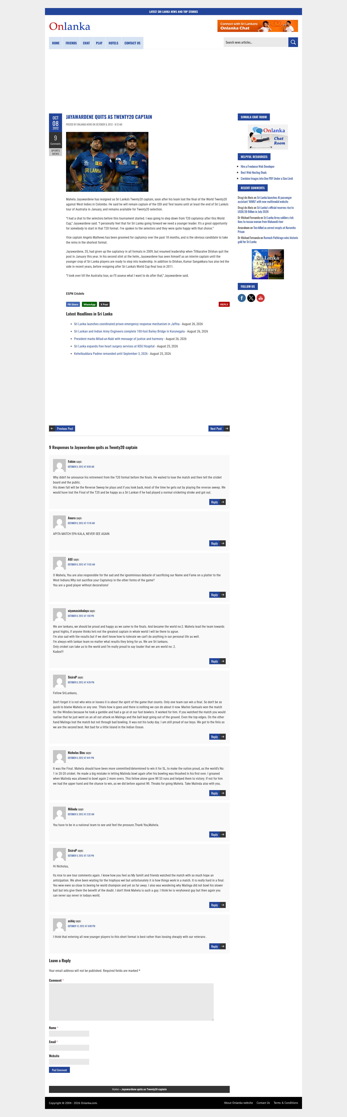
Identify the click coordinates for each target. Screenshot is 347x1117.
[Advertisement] (173, 81)
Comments (55, 144)
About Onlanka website (238, 1103)
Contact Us (263, 1103)
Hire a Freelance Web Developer (258, 166)
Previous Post (65, 428)
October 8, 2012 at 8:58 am (81, 466)
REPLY (224, 304)
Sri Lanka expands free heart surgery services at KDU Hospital (114, 346)
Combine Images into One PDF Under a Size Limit (267, 178)
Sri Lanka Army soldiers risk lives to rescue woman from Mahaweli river (265, 219)
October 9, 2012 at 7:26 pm (81, 855)
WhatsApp (89, 304)
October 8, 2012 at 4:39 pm (81, 682)
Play (99, 43)
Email (53, 1041)
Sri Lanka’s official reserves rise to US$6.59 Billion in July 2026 (266, 209)
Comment (56, 980)
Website (54, 1055)
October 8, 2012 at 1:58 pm (81, 615)
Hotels (113, 43)
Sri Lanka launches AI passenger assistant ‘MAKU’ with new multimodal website (265, 199)
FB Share (73, 304)
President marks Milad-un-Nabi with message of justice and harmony (118, 339)
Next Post (216, 428)
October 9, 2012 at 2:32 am (81, 814)
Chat (86, 43)
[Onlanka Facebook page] (242, 296)
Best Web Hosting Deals (254, 172)
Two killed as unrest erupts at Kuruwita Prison (267, 229)
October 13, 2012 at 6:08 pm (81, 926)
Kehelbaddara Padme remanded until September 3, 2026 (111, 354)
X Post (104, 304)
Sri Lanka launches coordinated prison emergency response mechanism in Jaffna (127, 324)
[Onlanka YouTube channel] (261, 296)
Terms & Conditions (286, 1103)
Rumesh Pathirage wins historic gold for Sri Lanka (268, 239)
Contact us (132, 43)
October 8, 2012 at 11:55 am (81, 564)
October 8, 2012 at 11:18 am (81, 523)
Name (53, 1027)
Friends (71, 43)
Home (55, 43)
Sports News (55, 152)
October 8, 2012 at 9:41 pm (81, 757)
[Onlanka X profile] (251, 296)
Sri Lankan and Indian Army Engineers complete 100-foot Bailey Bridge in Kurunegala (129, 331)
